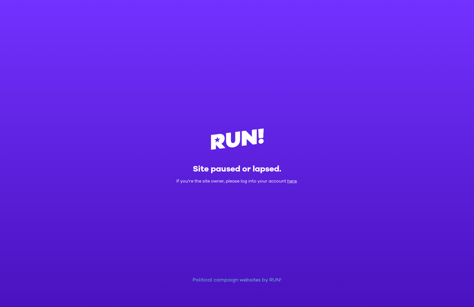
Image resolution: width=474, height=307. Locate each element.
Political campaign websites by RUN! (237, 280)
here (292, 181)
